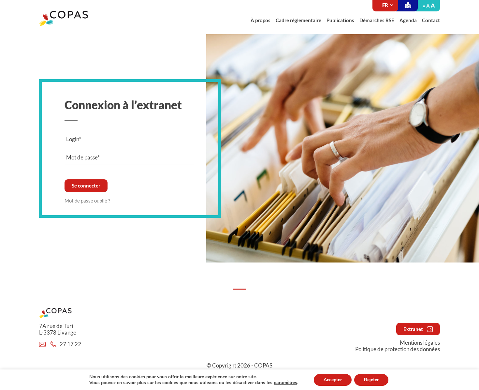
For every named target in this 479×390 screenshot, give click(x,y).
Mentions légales (420, 342)
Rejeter (371, 380)
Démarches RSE (376, 20)
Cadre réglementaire (298, 20)
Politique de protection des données (397, 349)
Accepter (333, 380)
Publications (340, 20)
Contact (431, 20)
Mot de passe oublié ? (87, 200)
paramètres (285, 383)
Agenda (408, 20)
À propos (260, 20)
